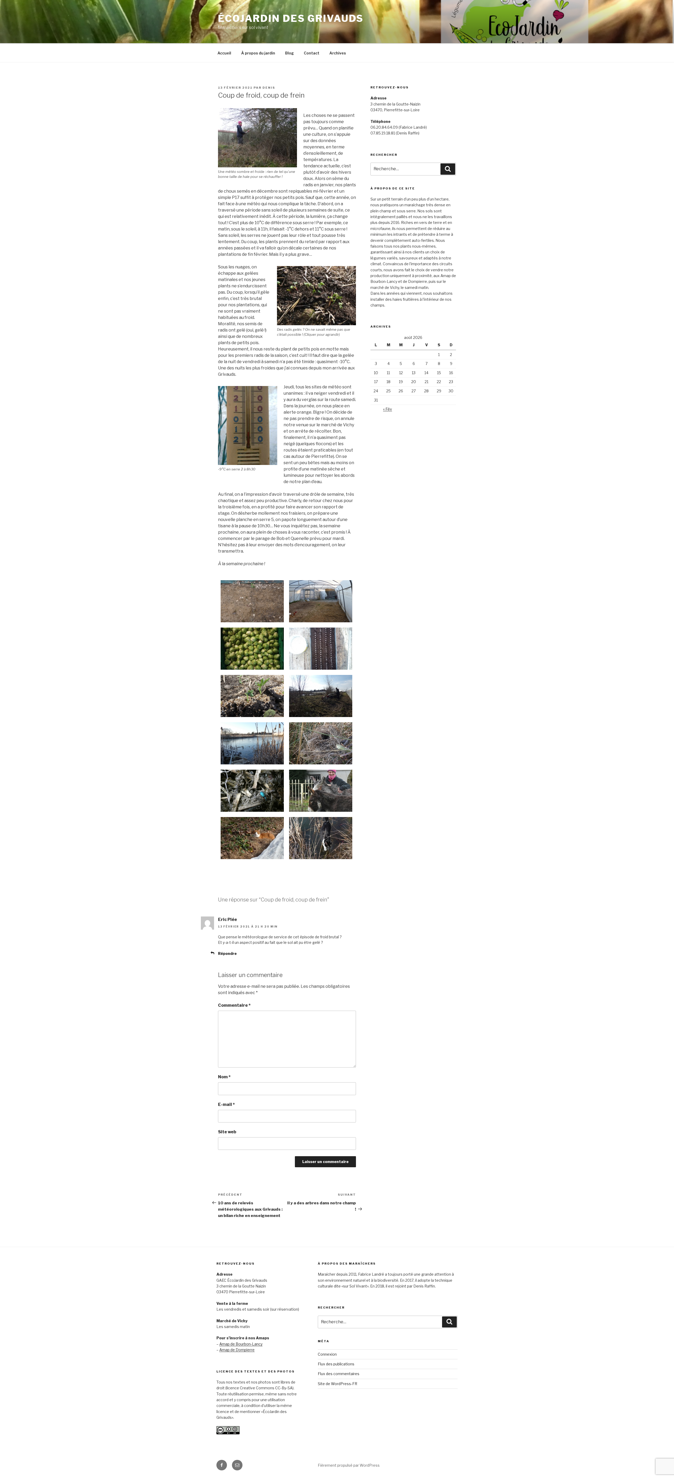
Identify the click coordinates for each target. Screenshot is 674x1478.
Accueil (224, 53)
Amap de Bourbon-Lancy (240, 1344)
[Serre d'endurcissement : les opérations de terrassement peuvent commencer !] (320, 601)
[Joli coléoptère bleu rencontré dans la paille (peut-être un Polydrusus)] (252, 791)
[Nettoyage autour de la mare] (320, 696)
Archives (337, 53)
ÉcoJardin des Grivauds (291, 18)
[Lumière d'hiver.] (252, 743)
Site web (227, 1131)
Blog (289, 53)
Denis (268, 87)
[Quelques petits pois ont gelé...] (252, 696)
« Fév (387, 409)
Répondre (227, 953)
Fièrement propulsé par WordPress (349, 1465)
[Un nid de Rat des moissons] (320, 743)
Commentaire (234, 1005)
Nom (224, 1076)
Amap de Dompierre (237, 1349)
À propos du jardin (258, 53)
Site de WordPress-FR (337, 1383)
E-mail (226, 1104)
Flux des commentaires (338, 1373)
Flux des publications (336, 1364)
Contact (311, 53)
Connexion (327, 1354)
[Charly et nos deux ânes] (320, 791)
